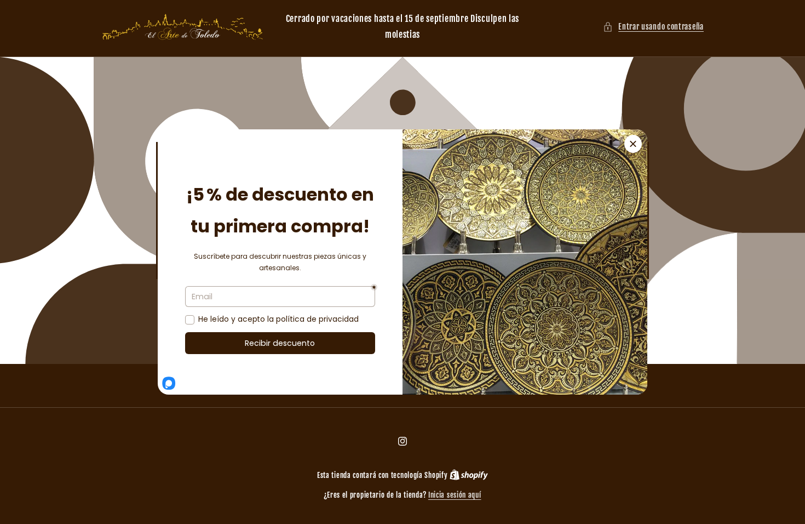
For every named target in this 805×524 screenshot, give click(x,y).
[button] (653, 26)
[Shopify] (469, 475)
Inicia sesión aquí (454, 495)
